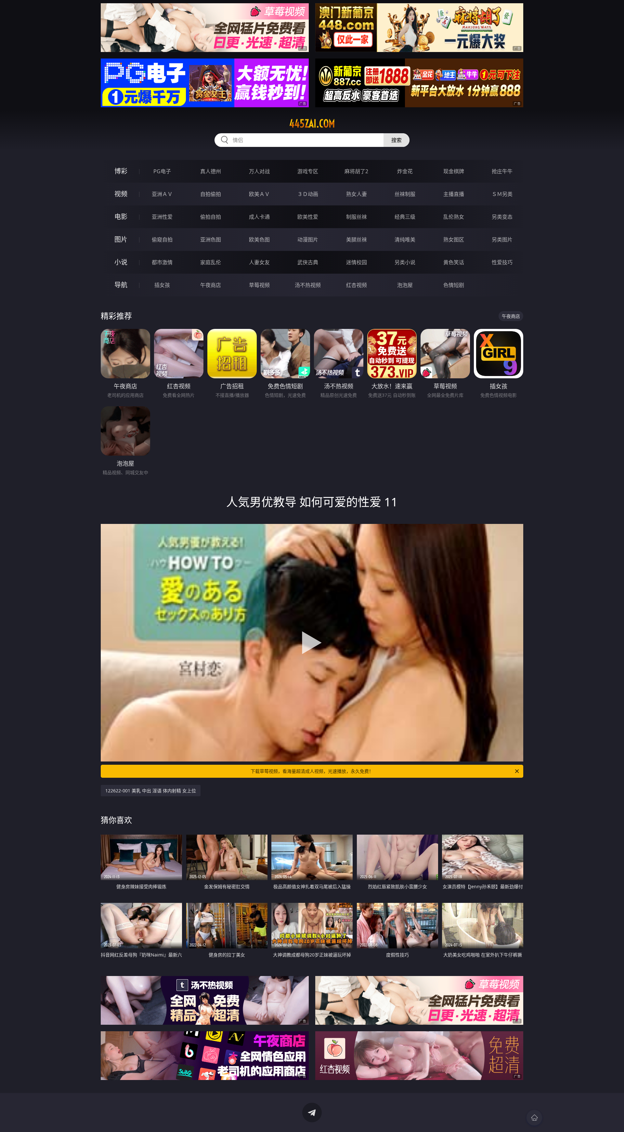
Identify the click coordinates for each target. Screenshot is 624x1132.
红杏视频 (356, 285)
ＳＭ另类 (502, 194)
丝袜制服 (405, 194)
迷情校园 (356, 262)
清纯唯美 (405, 239)
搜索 (396, 140)
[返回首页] (534, 1117)
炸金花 (405, 171)
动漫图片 (307, 239)
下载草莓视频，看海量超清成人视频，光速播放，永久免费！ (312, 771)
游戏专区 (307, 171)
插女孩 (162, 285)
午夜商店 (210, 285)
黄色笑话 (453, 262)
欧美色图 (259, 239)
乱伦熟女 (453, 216)
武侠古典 (307, 262)
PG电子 (162, 171)
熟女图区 (453, 239)
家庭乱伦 (210, 262)
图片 (120, 239)
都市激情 (162, 262)
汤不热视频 (308, 285)
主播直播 (453, 194)
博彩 (120, 171)
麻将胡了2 (356, 171)
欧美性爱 (307, 216)
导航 (120, 284)
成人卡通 (259, 216)
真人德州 (210, 171)
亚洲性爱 (162, 216)
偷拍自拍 (210, 216)
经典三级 (405, 216)
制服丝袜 (356, 216)
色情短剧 (453, 285)
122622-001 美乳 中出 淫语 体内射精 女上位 (150, 790)
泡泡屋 (405, 285)
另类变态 (502, 216)
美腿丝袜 (356, 239)
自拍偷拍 (210, 194)
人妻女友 (259, 262)
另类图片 (502, 239)
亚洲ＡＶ (162, 194)
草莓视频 (259, 285)
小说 (120, 262)
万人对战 (259, 171)
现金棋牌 (453, 171)
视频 (120, 193)
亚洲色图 (210, 239)
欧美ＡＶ (259, 194)
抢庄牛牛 (502, 171)
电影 (120, 216)
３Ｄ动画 (307, 194)
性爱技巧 (502, 262)
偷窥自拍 (162, 239)
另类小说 (405, 262)
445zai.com (312, 123)
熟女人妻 (356, 194)
